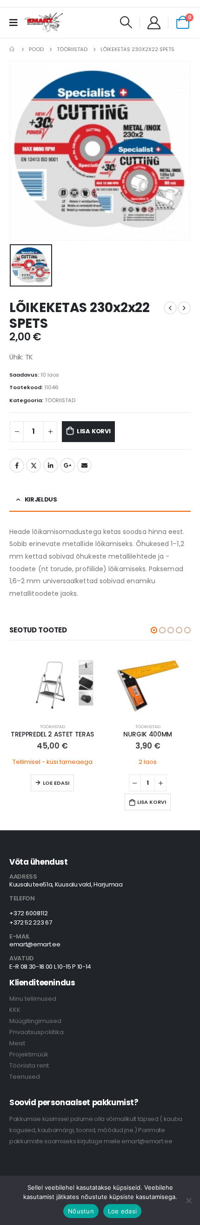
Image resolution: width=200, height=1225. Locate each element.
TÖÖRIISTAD (60, 400)
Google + (67, 465)
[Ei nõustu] (188, 1200)
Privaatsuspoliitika (36, 1032)
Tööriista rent (29, 1065)
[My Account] (154, 22)
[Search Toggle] (126, 22)
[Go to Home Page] (12, 49)
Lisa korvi (94, 431)
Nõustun (81, 1211)
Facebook (16, 465)
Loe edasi (56, 783)
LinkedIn (50, 465)
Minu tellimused (32, 998)
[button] (154, 630)
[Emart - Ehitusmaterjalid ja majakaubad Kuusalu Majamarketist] (44, 22)
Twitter (33, 465)
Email (84, 465)
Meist (17, 1043)
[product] (52, 684)
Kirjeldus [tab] (41, 499)
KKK (14, 1009)
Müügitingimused (35, 1020)
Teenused (24, 1076)
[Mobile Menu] (16, 22)
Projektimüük (28, 1054)
